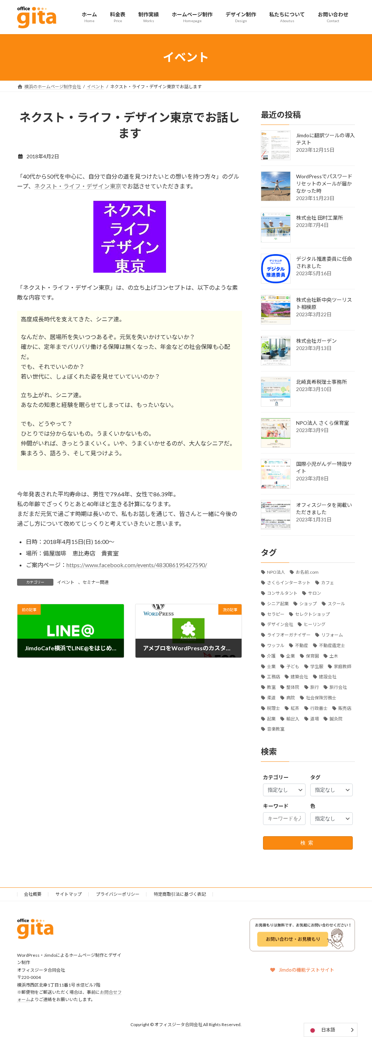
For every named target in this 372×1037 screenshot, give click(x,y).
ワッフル (275, 645)
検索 (307, 843)
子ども (292, 666)
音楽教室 (275, 729)
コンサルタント (282, 593)
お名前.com (307, 572)
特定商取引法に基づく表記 (180, 894)
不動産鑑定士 (332, 645)
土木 (333, 655)
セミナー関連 (95, 582)
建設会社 (327, 676)
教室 (271, 687)
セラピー (275, 614)
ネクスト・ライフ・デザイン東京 (77, 186)
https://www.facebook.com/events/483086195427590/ (136, 564)
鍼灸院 (336, 718)
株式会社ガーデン (316, 340)
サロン (314, 593)
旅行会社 (338, 687)
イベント (65, 582)
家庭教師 (342, 666)
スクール (336, 603)
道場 (314, 718)
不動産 (301, 645)
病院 (290, 697)
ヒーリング (315, 624)
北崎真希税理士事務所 (321, 381)
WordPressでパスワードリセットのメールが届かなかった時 (324, 183)
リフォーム (332, 635)
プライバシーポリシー (118, 894)
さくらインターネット (289, 582)
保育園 (312, 655)
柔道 (271, 697)
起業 (271, 718)
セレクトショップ (312, 614)
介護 (271, 655)
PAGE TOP (356, 999)
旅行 (314, 687)
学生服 (316, 666)
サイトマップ (69, 894)
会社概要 (32, 894)
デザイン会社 (280, 624)
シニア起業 (278, 603)
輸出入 (292, 718)
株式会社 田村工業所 (319, 217)
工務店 (273, 676)
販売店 (344, 708)
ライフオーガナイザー (289, 635)
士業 (271, 666)
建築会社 (299, 676)
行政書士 (318, 708)
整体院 (292, 687)
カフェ (327, 582)
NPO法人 (276, 572)
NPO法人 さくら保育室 (322, 422)
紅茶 (295, 708)
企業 (290, 655)
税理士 (273, 708)
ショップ (308, 603)
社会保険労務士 (321, 697)
